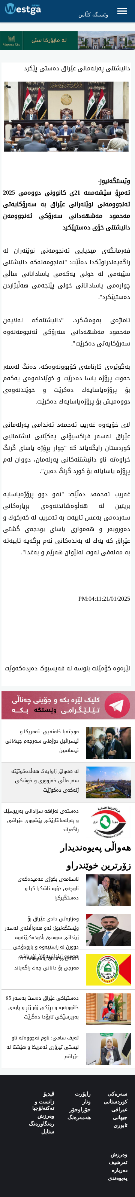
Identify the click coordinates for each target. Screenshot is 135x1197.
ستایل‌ (47, 1131)
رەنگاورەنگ (41, 1124)
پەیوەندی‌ (118, 1178)
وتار (86, 1102)
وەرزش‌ (119, 1154)
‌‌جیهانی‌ (120, 1117)
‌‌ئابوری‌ (121, 1125)
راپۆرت (83, 1094)
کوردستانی (116, 1102)
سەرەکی (118, 1094)
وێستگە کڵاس (93, 15)
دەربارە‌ (120, 1170)
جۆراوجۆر (80, 1109)
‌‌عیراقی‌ (119, 1109)
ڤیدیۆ (49, 1094)
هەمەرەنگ (79, 1117)
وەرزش (46, 1116)
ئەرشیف (118, 1162)
